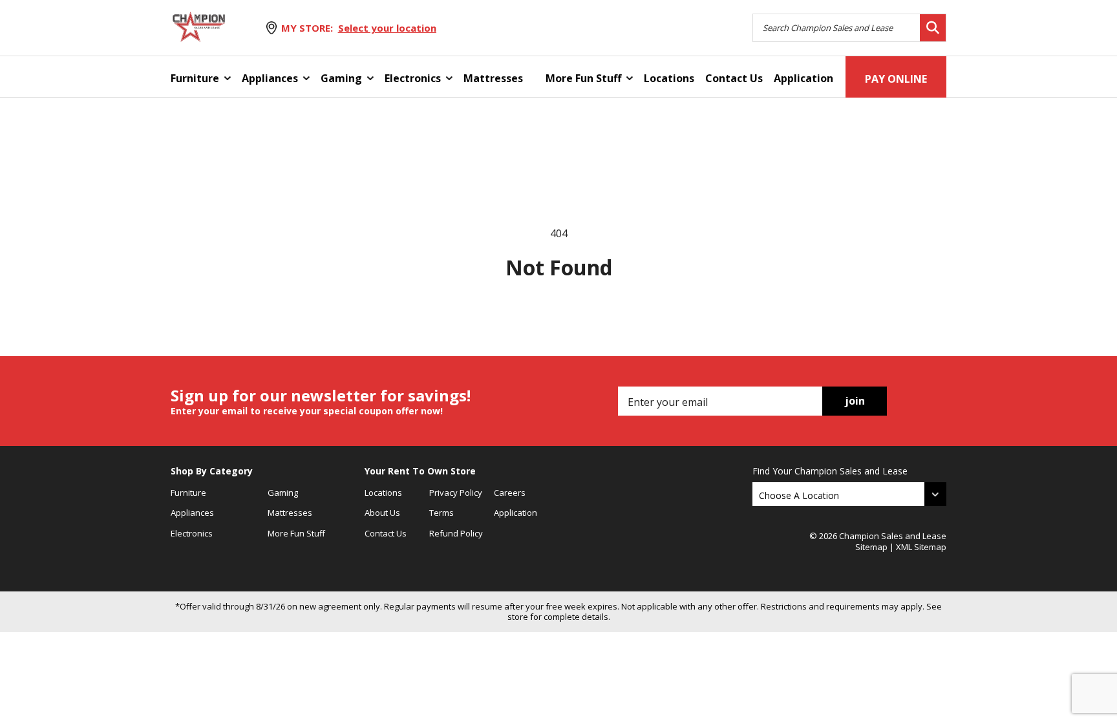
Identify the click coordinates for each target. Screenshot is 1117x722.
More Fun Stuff (583, 78)
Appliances (270, 78)
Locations (669, 78)
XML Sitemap (921, 547)
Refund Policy (456, 533)
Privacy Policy (455, 492)
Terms (441, 512)
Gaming (341, 78)
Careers (510, 492)
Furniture (195, 78)
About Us (382, 512)
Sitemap (871, 547)
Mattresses (493, 78)
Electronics (413, 78)
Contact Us (734, 78)
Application (803, 78)
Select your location (387, 27)
